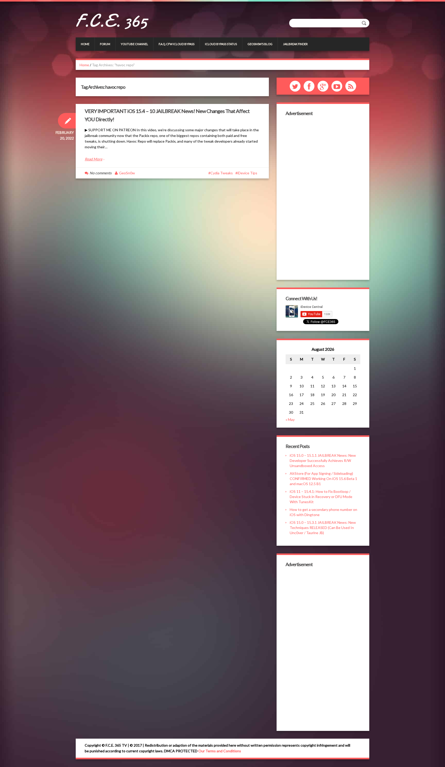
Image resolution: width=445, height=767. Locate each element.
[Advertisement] (323, 197)
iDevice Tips (247, 173)
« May (290, 419)
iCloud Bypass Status (221, 44)
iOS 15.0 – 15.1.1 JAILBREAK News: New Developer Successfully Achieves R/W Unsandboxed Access (323, 460)
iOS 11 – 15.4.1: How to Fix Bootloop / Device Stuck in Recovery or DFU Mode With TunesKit (321, 496)
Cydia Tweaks (221, 173)
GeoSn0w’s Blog (259, 44)
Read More (93, 159)
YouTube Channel (134, 44)
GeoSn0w (127, 173)
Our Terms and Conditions (219, 751)
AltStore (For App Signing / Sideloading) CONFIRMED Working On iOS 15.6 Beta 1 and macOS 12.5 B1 (323, 478)
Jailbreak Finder (295, 44)
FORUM (105, 44)
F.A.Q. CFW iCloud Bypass (176, 44)
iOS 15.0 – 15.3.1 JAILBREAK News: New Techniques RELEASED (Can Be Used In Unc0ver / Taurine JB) (323, 527)
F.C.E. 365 (111, 20)
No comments (101, 173)
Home (85, 44)
